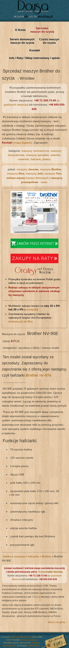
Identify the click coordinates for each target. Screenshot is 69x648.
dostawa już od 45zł (20, 321)
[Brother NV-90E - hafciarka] (34, 232)
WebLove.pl (34, 645)
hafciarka (33, 556)
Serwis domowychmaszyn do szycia (22, 41)
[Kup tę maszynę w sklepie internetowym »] (34, 247)
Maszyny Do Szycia (20, 637)
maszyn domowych (28, 177)
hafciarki (36, 159)
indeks (7, 556)
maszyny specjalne (37, 155)
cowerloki (23, 159)
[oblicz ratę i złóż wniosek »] (34, 262)
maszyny (28, 169)
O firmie (20, 29)
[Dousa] (34, 19)
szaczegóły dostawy (51, 572)
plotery (46, 159)
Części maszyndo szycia (49, 41)
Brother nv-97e (38, 375)
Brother (46, 556)
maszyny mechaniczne (35, 150)
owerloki (55, 155)
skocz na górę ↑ (57, 622)
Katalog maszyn (29, 640)
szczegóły (31, 309)
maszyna (19, 556)
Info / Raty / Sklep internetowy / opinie (34, 58)
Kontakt (34, 50)
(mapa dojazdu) (17, 142)
